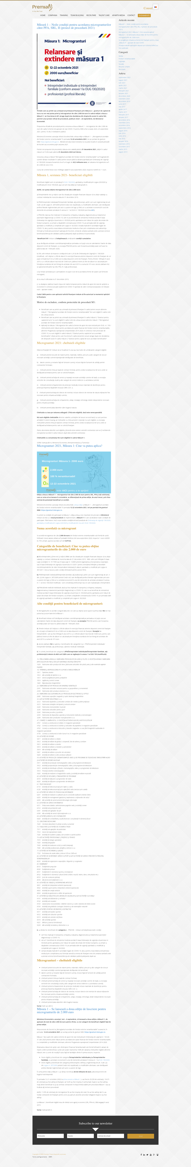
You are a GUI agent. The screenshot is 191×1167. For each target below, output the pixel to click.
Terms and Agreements (39, 1157)
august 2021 (123, 80)
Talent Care (104, 15)
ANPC (50, 1157)
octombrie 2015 (124, 147)
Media (121, 56)
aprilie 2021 (123, 85)
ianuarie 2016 (123, 141)
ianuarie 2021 (123, 93)
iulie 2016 (122, 133)
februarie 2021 (124, 91)
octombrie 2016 (124, 125)
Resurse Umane (124, 67)
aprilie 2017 (123, 109)
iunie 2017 (122, 104)
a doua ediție (78, 505)
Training (64, 15)
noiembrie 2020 (124, 99)
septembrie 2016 (125, 128)
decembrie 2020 (124, 96)
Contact (131, 15)
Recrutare (91, 15)
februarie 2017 (124, 115)
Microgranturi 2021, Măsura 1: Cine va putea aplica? (69, 445)
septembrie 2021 (125, 77)
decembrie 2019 (124, 101)
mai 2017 (122, 107)
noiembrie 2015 (124, 144)
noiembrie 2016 (124, 123)
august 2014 (123, 152)
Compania (52, 15)
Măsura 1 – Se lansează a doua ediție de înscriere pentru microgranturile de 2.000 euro (71, 1010)
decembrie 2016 (124, 120)
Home (42, 15)
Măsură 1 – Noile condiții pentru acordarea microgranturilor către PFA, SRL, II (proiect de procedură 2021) (74, 26)
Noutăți (121, 64)
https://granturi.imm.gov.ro (50, 142)
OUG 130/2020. (104, 1060)
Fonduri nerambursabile (127, 59)
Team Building (77, 15)
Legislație (122, 61)
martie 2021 (123, 88)
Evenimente (144, 15)
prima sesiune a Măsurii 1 (72, 1079)
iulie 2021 (122, 83)
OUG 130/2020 (69, 182)
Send (140, 1136)
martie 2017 (123, 112)
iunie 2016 (122, 136)
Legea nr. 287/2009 (51, 1065)
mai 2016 (122, 139)
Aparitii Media (118, 15)
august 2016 (123, 131)
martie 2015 (123, 149)
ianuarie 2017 (123, 117)
